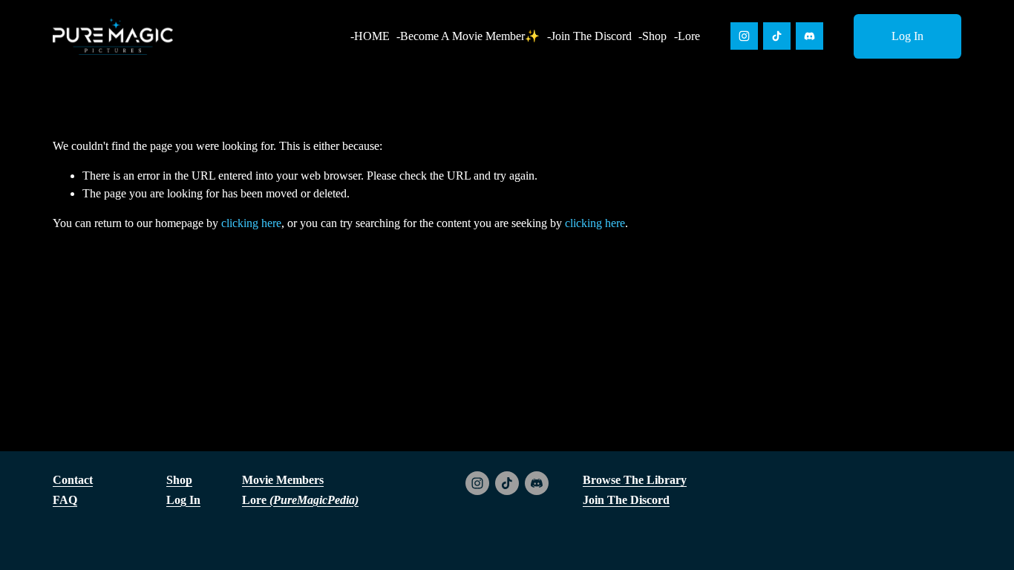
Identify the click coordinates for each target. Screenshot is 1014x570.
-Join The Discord (589, 36)
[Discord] (809, 36)
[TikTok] (777, 36)
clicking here (251, 223)
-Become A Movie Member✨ (468, 36)
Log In (907, 36)
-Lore (687, 36)
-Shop (652, 36)
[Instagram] (744, 36)
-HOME (370, 36)
